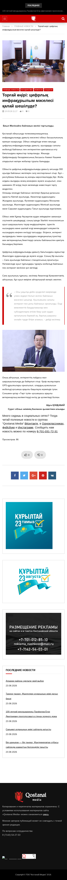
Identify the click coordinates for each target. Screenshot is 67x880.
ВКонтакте (31, 423)
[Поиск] (63, 19)
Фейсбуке (8, 427)
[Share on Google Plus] (33, 475)
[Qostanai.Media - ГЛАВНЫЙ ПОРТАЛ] (33, 18)
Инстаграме (25, 427)
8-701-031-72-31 (47, 431)
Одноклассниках (53, 423)
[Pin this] (43, 475)
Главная (6, 26)
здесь (46, 814)
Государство (27, 90)
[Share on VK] (52, 475)
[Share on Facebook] (15, 475)
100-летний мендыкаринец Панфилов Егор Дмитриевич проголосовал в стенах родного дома (33, 11)
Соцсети (48, 90)
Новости (39, 90)
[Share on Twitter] (24, 475)
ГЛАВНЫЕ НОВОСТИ (23, 26)
